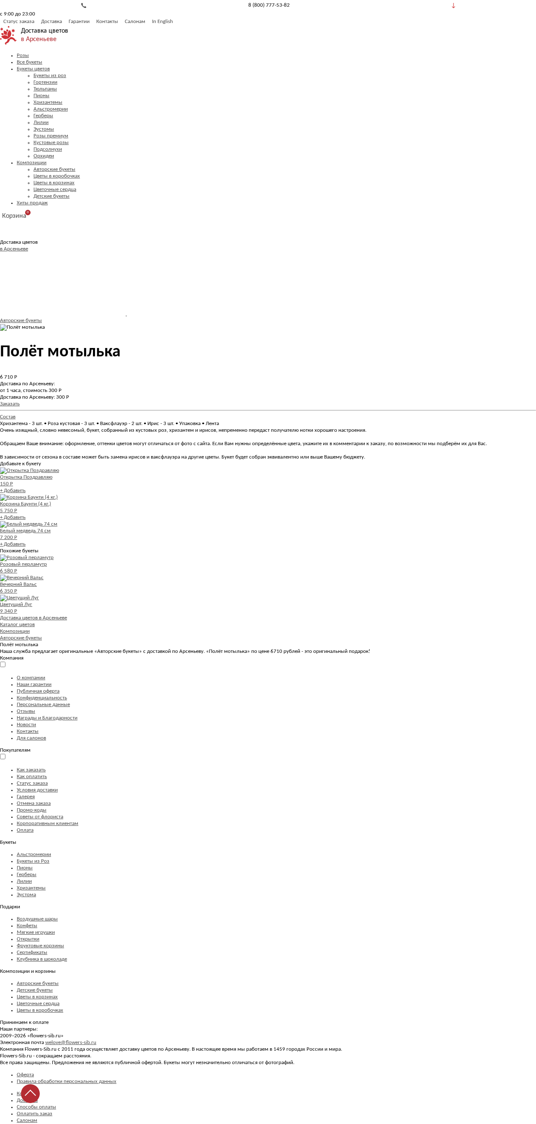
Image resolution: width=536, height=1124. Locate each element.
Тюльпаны (45, 89)
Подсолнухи (48, 149)
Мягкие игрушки (36, 932)
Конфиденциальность (42, 698)
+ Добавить (13, 490)
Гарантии (79, 21)
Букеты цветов (33, 69)
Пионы (41, 95)
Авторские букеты (54, 169)
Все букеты (29, 62)
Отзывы (26, 711)
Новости (26, 724)
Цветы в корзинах (54, 183)
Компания (11, 658)
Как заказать (31, 770)
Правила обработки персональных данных (66, 1081)
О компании (31, 678)
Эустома (26, 894)
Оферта (25, 1075)
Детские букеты (52, 196)
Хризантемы (48, 102)
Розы (23, 55)
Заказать (10, 404)
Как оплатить (32, 776)
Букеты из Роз (33, 861)
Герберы (43, 116)
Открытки (28, 939)
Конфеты (27, 925)
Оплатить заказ (34, 1113)
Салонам (135, 21)
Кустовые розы (51, 142)
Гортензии (45, 82)
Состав (7, 417)
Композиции (31, 162)
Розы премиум (51, 136)
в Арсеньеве (39, 39)
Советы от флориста (40, 817)
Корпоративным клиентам (47, 823)
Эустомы (44, 129)
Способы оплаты (36, 1107)
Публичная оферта (38, 691)
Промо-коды (31, 810)
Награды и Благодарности (47, 718)
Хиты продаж (32, 203)
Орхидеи (44, 156)
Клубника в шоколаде (42, 959)
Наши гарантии (34, 684)
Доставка (51, 21)
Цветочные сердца (55, 189)
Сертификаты (32, 952)
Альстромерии (51, 109)
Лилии (41, 122)
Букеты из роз (50, 75)
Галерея (26, 796)
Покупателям (15, 750)
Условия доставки (37, 790)
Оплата (25, 830)
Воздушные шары (37, 919)
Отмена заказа (34, 803)
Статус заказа (18, 21)
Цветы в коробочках (57, 176)
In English (162, 21)
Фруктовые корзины (40, 946)
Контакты (107, 21)
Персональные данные (43, 704)
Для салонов (31, 738)
